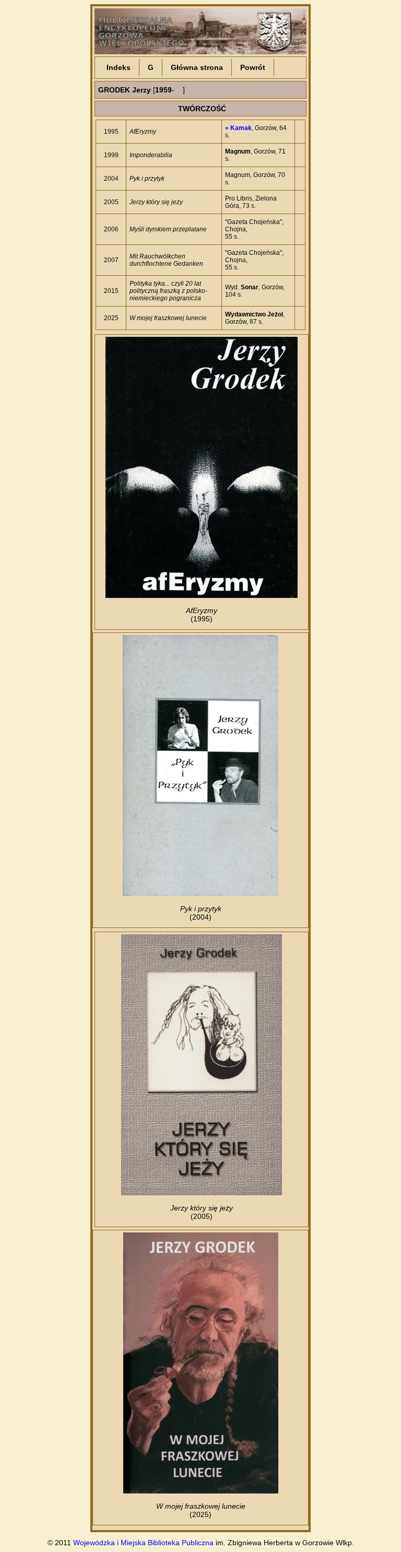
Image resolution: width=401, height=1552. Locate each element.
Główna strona (197, 67)
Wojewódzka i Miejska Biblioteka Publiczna (143, 1542)
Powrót (252, 67)
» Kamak (238, 128)
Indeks (119, 67)
